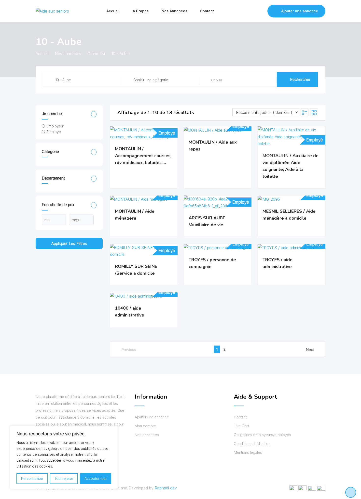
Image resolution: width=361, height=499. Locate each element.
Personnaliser (32, 478)
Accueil (113, 11)
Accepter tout (95, 478)
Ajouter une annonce (299, 11)
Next (310, 349)
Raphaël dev (166, 487)
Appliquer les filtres (69, 243)
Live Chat (241, 425)
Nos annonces (174, 11)
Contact (207, 11)
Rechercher (300, 79)
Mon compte (145, 425)
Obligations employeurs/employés (262, 434)
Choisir (216, 80)
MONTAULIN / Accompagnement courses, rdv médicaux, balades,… (143, 155)
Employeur (55, 126)
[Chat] (253, 11)
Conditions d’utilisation (252, 443)
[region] (64, 457)
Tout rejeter (63, 478)
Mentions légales (248, 452)
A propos (141, 11)
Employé (53, 131)
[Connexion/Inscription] (261, 11)
